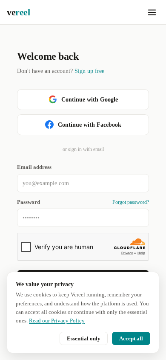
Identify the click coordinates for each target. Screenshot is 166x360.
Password (28, 202)
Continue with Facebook (89, 125)
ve (18, 12)
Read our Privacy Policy (57, 320)
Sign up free (89, 71)
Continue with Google (89, 99)
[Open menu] (152, 12)
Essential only (83, 338)
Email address (34, 167)
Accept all (131, 338)
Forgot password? (130, 202)
